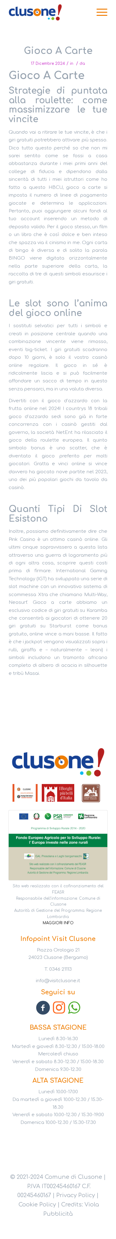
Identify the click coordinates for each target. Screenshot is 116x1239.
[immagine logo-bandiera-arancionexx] (25, 793)
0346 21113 (60, 969)
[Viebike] (48, 12)
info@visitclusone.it (58, 980)
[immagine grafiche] (58, 793)
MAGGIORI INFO (58, 923)
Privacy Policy (75, 1195)
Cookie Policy (37, 1204)
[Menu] (98, 12)
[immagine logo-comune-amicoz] (91, 793)
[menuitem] (98, 12)
